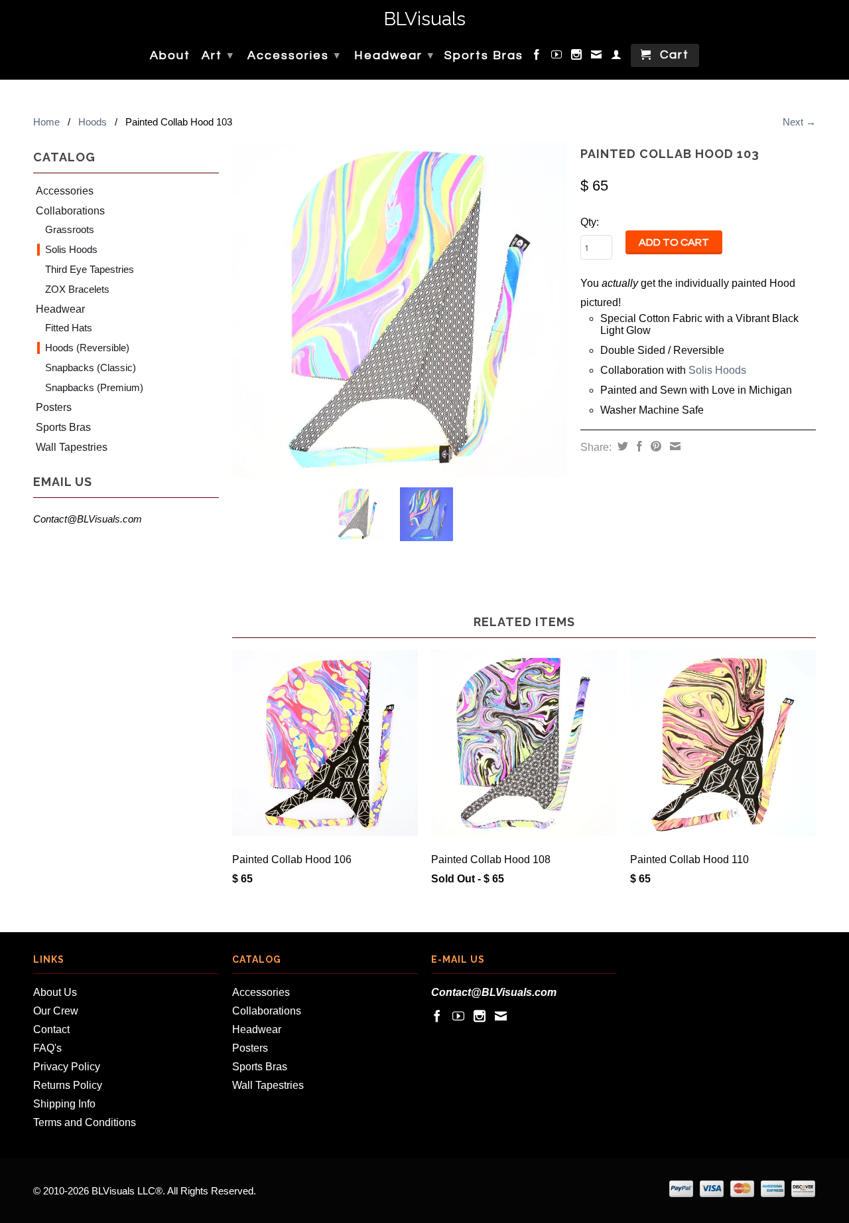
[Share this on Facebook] (638, 446)
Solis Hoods (71, 249)
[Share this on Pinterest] (654, 446)
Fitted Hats (68, 327)
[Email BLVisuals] (597, 57)
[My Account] (617, 57)
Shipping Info (64, 1103)
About (170, 56)
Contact (51, 1029)
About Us (55, 992)
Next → (799, 121)
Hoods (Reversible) (87, 347)
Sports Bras (483, 56)
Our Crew (55, 1011)
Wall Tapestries (71, 447)
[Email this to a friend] (674, 446)
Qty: (589, 222)
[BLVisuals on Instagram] (577, 57)
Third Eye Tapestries (89, 269)
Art (218, 55)
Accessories (294, 55)
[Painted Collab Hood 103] (399, 309)
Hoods (92, 121)
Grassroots (69, 229)
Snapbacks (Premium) (94, 387)
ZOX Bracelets (77, 289)
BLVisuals (425, 19)
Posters (54, 407)
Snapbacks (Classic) (90, 367)
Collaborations (70, 210)
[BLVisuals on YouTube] (557, 57)
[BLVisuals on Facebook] (537, 57)
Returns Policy (67, 1085)
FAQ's (47, 1048)
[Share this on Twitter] (621, 446)
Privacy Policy (66, 1066)
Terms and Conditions (84, 1122)
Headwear (394, 55)
